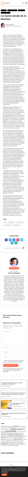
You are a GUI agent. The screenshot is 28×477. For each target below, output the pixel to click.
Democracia (16, 429)
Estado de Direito (14, 436)
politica (4, 444)
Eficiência (10, 433)
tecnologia (9, 445)
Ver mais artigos (14, 268)
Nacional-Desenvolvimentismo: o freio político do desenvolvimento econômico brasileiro (14, 393)
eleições (15, 433)
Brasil (16, 426)
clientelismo (11, 222)
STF (5, 445)
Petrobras (18, 442)
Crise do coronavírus (21, 427)
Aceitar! (4, 474)
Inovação (15, 437)
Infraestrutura (9, 437)
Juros (8, 439)
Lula (19, 440)
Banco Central (10, 426)
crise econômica (4, 429)
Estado (6, 436)
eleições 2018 (5, 434)
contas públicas (4, 427)
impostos (23, 436)
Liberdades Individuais (11, 440)
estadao (3, 436)
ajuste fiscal (4, 426)
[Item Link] (6, 404)
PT (9, 444)
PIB (22, 442)
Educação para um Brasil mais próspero (18, 404)
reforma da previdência (17, 444)
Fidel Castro (20, 222)
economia (11, 431)
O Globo (6, 442)
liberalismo (16, 225)
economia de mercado (21, 431)
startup (2, 445)
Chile (5, 222)
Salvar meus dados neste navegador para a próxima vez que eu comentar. (13, 361)
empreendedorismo (16, 434)
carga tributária (22, 426)
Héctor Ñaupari (9, 24)
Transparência (15, 445)
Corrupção (12, 428)
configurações (4, 472)
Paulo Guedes (12, 442)
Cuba (9, 429)
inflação (3, 437)
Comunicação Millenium (6, 386)
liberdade (17, 439)
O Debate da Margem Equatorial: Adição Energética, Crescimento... (12, 383)
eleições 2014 (21, 433)
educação (4, 433)
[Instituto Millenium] (5, 3)
